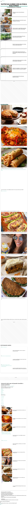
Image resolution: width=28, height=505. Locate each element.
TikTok (20, 1)
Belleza (2, 389)
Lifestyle (9, 1)
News (13, 1)
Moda (2, 388)
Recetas (10, 2)
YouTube (21, 1)
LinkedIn (24, 1)
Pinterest (23, 1)
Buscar (26, 1)
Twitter (18, 1)
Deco (12, 2)
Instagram (15, 1)
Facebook (16, 1)
